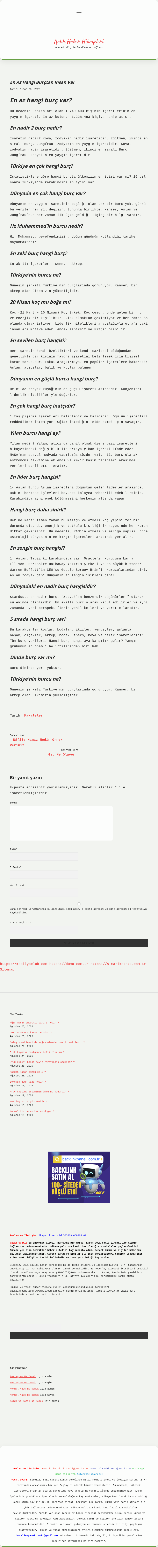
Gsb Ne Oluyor (61, 755)
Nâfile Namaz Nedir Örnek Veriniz (36, 742)
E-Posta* (15, 867)
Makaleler (33, 716)
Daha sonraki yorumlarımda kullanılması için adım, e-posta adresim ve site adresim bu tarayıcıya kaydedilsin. (78, 911)
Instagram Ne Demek (23, 1376)
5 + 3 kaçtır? (20, 922)
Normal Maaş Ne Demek (24, 1388)
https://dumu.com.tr (68, 964)
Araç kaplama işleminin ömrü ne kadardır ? (39, 1091)
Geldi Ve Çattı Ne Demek (26, 1401)
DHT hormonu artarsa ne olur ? (31, 1032)
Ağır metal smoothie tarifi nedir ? (34, 1022)
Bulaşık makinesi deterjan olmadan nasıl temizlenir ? (47, 1042)
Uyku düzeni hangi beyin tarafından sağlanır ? (42, 1062)
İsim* (13, 849)
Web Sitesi (17, 885)
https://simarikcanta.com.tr (118, 964)
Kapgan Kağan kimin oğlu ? (28, 1072)
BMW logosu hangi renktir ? (28, 1101)
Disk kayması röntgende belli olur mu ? (37, 1052)
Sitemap (7, 970)
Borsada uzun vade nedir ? (28, 1082)
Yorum (13, 803)
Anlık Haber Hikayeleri (79, 42)
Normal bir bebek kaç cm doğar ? (32, 1111)
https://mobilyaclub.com (23, 964)
